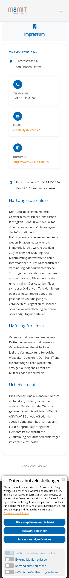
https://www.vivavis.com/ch (31, 162)
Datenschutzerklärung (16, 513)
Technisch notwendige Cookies (35, 553)
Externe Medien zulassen (31, 559)
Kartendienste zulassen (30, 566)
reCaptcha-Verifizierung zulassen (37, 572)
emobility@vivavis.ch (26, 130)
